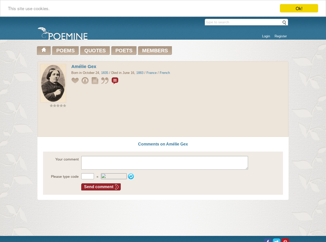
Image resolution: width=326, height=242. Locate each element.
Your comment (67, 159)
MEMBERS (155, 50)
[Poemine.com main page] (44, 50)
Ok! (299, 8)
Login (266, 36)
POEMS (65, 50)
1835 (104, 73)
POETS (123, 50)
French (165, 73)
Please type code (65, 176)
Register (281, 36)
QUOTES (95, 50)
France (151, 73)
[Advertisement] (163, 123)
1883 (139, 73)
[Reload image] (131, 176)
